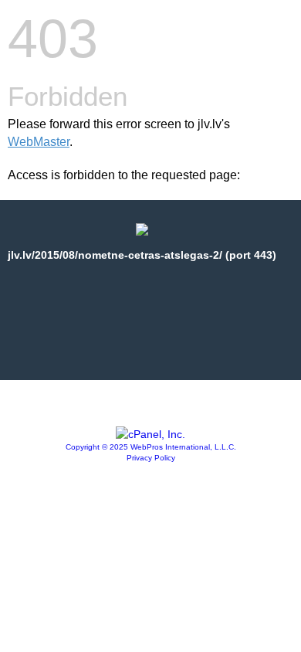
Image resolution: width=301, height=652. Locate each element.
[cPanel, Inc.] (150, 434)
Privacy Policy (151, 457)
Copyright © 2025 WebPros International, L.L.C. (151, 447)
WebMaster (38, 141)
